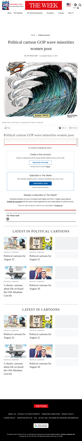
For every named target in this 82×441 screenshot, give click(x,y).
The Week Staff (32, 56)
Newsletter (74, 128)
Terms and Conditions (50, 414)
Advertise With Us (24, 418)
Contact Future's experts (29, 414)
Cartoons (61, 13)
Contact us (59, 205)
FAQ (35, 418)
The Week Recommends (34, 13)
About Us (12, 414)
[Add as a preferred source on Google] (41, 425)
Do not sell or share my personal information (58, 418)
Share (8, 128)
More (70, 13)
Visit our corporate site (68, 434)
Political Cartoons (44, 35)
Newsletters (50, 13)
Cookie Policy (9, 418)
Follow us (64, 128)
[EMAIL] (8, 219)
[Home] (9, 13)
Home (33, 35)
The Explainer (18, 13)
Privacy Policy (68, 414)
